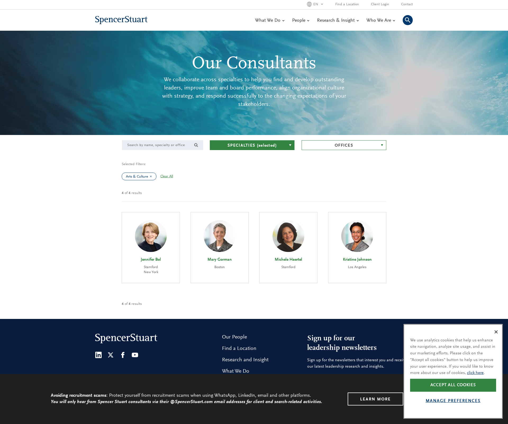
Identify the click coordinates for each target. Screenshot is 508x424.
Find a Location (347, 4)
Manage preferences (453, 401)
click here (475, 373)
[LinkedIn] (98, 355)
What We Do (267, 20)
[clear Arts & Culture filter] (152, 176)
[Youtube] (135, 355)
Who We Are (378, 20)
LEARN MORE (375, 399)
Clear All (166, 176)
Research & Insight (336, 20)
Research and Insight (245, 360)
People (298, 20)
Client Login (380, 4)
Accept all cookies (453, 385)
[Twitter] (110, 355)
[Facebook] (123, 355)
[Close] (496, 332)
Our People (234, 337)
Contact (407, 4)
